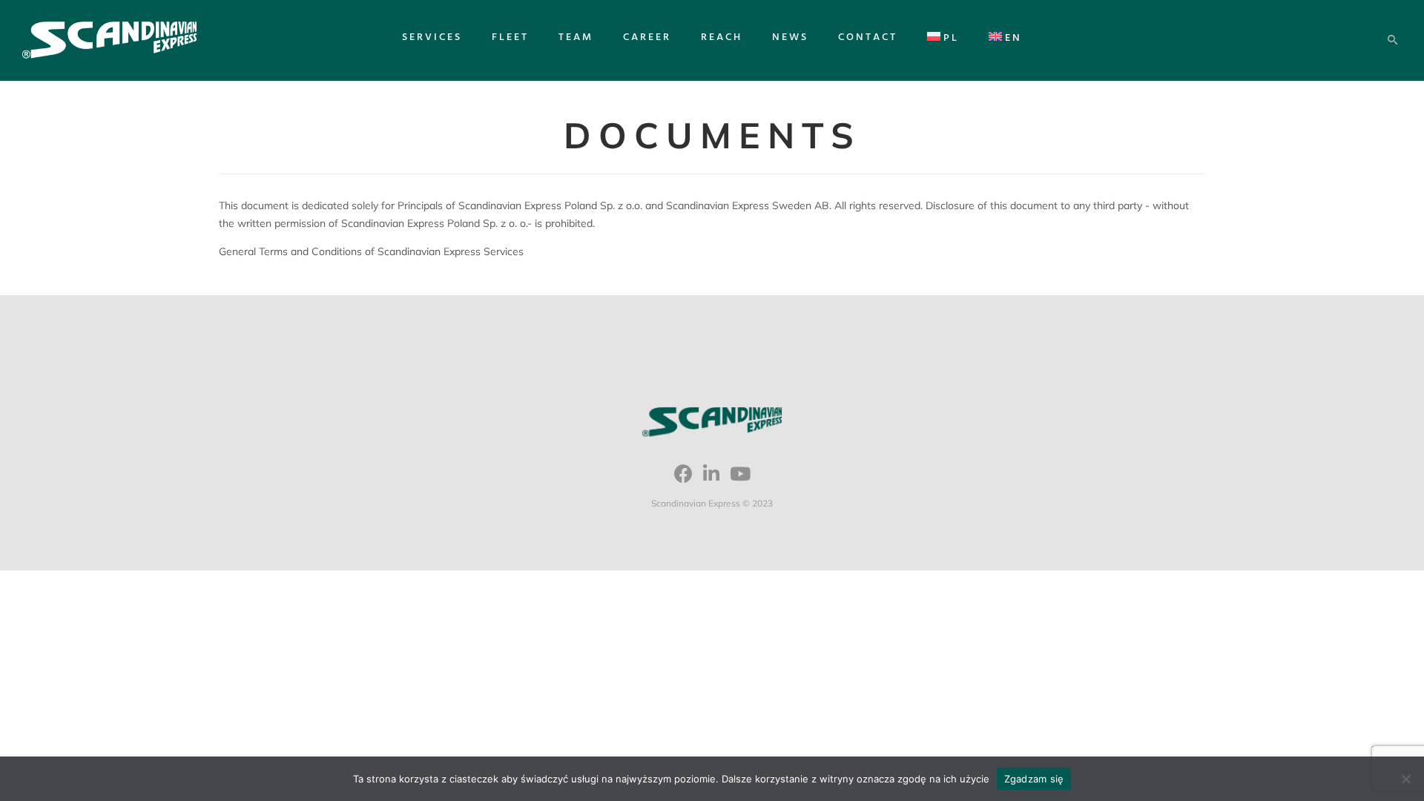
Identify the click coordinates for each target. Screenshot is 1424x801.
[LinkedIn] (711, 479)
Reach (721, 37)
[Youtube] (740, 479)
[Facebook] (683, 479)
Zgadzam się (1034, 779)
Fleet (510, 37)
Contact (867, 37)
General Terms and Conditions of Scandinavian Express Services (371, 251)
